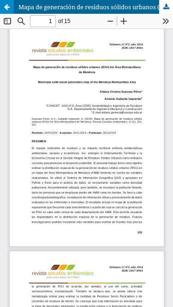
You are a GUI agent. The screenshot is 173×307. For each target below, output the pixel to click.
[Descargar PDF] (166, 7)
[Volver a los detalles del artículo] (7, 7)
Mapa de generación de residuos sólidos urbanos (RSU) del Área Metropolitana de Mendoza (95, 7)
